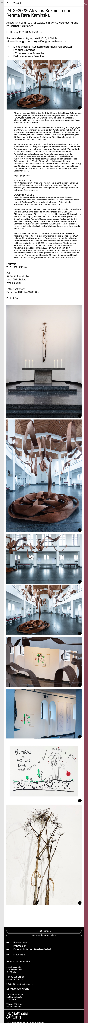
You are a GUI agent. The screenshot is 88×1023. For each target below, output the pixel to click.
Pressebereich (21, 942)
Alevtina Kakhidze (22, 233)
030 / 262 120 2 (15, 1004)
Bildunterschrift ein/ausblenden (80, 108)
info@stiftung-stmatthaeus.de (48, 41)
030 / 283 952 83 (16, 976)
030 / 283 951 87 (16, 979)
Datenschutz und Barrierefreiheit (32, 949)
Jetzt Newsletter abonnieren (44, 935)
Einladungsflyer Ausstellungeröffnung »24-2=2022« (43, 46)
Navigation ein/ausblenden (2, 3)
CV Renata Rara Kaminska (28, 52)
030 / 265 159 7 (15, 1006)
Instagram (19, 954)
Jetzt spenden (44, 930)
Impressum (19, 945)
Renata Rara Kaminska (24, 209)
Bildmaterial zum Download (29, 55)
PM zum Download (24, 49)
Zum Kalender (86, 511)
